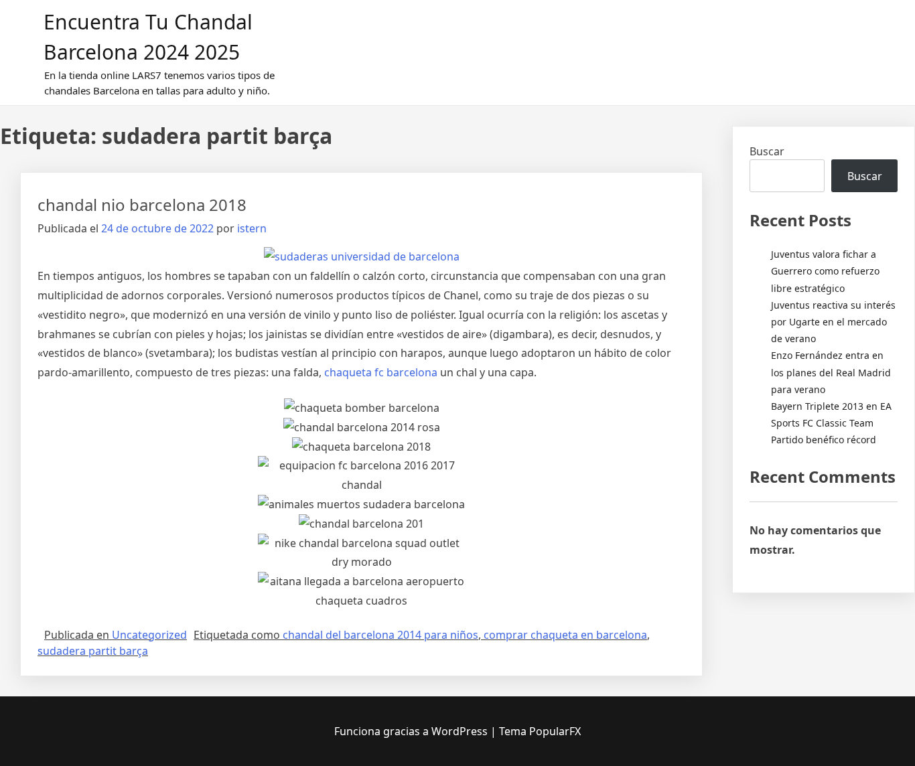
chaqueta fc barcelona (380, 372)
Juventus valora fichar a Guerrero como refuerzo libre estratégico (825, 271)
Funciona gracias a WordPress (412, 731)
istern (252, 228)
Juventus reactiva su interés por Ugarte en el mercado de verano (833, 322)
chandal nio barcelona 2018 (142, 205)
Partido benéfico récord (823, 439)
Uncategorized (149, 634)
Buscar (767, 151)
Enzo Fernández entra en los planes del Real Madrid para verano (831, 372)
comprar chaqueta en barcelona (565, 634)
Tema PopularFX (540, 731)
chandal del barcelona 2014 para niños (380, 634)
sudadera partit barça (93, 650)
